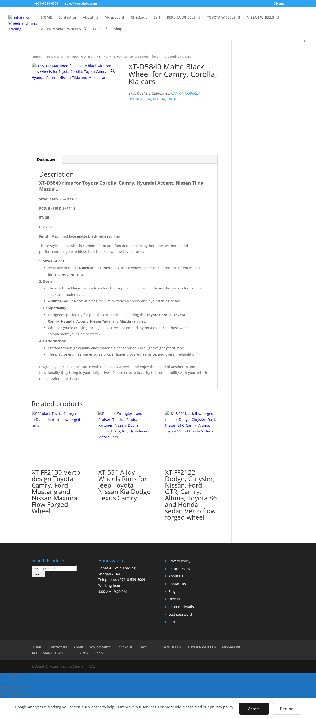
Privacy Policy (179, 561)
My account (114, 18)
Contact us (67, 18)
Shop (118, 29)
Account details (181, 606)
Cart (156, 18)
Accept (254, 708)
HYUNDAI (136, 99)
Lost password (180, 614)
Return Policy (179, 568)
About (88, 18)
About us (175, 576)
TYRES (97, 29)
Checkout (139, 18)
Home (36, 56)
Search (38, 574)
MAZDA (159, 99)
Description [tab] (46, 159)
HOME (46, 18)
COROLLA (192, 93)
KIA (148, 99)
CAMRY (177, 93)
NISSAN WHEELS (260, 18)
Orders (174, 599)
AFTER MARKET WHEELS (61, 29)
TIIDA (103, 56)
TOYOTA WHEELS (221, 18)
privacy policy (221, 706)
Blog (172, 591)
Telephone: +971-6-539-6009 (121, 579)
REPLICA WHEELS (181, 18)
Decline (286, 708)
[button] (113, 70)
